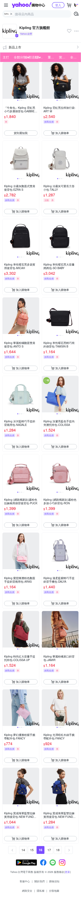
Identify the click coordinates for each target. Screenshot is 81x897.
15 (32, 850)
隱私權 (40, 890)
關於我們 (39, 881)
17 (49, 850)
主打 (6, 57)
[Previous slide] (5, 80)
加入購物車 (62, 133)
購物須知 (54, 881)
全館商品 (74, 57)
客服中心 (25, 881)
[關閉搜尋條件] (11, 14)
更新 (67, 872)
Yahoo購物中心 (28, 5)
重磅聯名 (52, 57)
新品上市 (15, 47)
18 (58, 850)
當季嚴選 (63, 57)
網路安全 (27, 890)
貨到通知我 (21, 133)
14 (23, 850)
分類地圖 (54, 890)
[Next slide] (36, 80)
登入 (58, 5)
